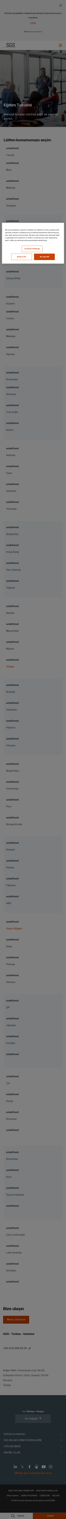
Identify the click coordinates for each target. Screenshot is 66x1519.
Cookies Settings (32, 249)
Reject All (21, 257)
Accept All (44, 257)
